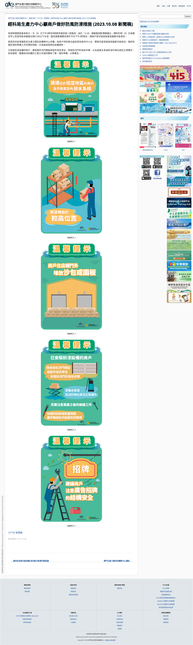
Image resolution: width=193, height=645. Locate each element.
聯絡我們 (119, 625)
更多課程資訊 (147, 61)
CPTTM (11, 532)
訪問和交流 (119, 619)
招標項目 (165, 622)
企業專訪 (73, 622)
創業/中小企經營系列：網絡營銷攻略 (155, 40)
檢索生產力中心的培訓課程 (149, 21)
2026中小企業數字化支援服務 (166, 601)
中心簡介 (119, 616)
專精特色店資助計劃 (166, 591)
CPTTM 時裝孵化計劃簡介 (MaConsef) (27, 616)
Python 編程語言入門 (150, 55)
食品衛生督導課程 (148, 46)
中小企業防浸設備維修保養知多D (166, 598)
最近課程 (144, 26)
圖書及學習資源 (73, 594)
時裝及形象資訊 (27, 619)
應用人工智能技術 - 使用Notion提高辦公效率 (158, 37)
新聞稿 (19, 532)
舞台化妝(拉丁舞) (148, 31)
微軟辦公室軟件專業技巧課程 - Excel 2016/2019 (159, 43)
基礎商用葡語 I (147, 49)
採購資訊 (165, 619)
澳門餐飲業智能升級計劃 (166, 607)
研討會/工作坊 (73, 616)
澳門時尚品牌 (27, 622)
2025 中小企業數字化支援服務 (166, 604)
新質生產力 (73, 619)
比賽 (168, 6)
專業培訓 (73, 588)
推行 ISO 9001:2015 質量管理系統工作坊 (157, 52)
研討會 (174, 6)
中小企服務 (166, 588)
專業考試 (73, 591)
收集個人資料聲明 (110, 640)
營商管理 (27, 591)
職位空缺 (165, 616)
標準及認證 (27, 588)
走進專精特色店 (165, 594)
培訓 (163, 6)
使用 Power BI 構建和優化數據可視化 (155, 34)
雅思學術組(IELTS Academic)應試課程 (156, 58)
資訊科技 (119, 588)
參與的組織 (119, 622)
